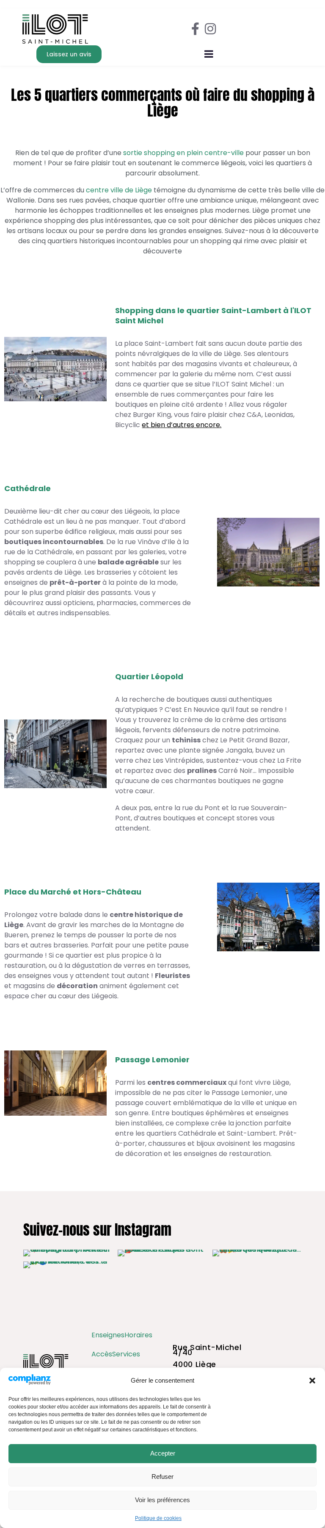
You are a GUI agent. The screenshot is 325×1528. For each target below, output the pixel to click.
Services (126, 1354)
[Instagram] (210, 28)
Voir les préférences (162, 1499)
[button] (312, 1380)
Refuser (162, 1476)
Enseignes (107, 1335)
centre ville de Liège (119, 190)
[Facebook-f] (195, 28)
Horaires (138, 1335)
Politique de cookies (158, 1518)
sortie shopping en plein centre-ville (183, 153)
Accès (101, 1354)
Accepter (162, 1453)
